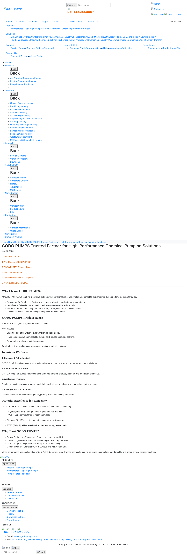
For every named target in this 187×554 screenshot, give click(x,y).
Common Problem (35, 48)
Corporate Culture (94, 48)
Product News (170, 48)
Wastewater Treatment (119, 40)
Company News (155, 48)
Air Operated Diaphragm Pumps (26, 28)
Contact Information (20, 56)
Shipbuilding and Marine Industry (124, 37)
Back (14, 69)
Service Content (18, 48)
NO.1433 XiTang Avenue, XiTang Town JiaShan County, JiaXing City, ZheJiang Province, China (57, 539)
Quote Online (175, 21)
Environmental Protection (73, 40)
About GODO (59, 21)
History (106, 48)
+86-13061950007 (80, 12)
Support (45, 21)
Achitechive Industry (62, 37)
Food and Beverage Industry (24, 40)
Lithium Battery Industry (22, 37)
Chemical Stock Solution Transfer (146, 40)
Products (20, 21)
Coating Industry (148, 37)
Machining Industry (43, 37)
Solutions (32, 21)
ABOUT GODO (10, 507)
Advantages (116, 48)
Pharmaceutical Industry (49, 40)
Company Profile (78, 48)
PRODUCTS (9, 464)
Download (49, 48)
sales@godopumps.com (25, 536)
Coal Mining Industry (99, 37)
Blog (179, 48)
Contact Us (92, 21)
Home (9, 21)
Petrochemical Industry (97, 40)
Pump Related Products (78, 28)
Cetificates (127, 48)
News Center (76, 21)
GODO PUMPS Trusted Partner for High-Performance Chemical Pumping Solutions (66, 242)
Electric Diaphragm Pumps (54, 28)
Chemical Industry (80, 37)
